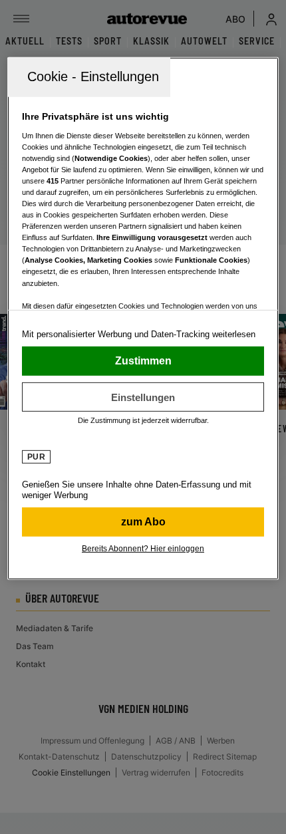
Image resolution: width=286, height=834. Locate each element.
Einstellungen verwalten (143, 397)
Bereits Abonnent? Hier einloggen (143, 548)
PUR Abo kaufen (143, 522)
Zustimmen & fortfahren (143, 361)
